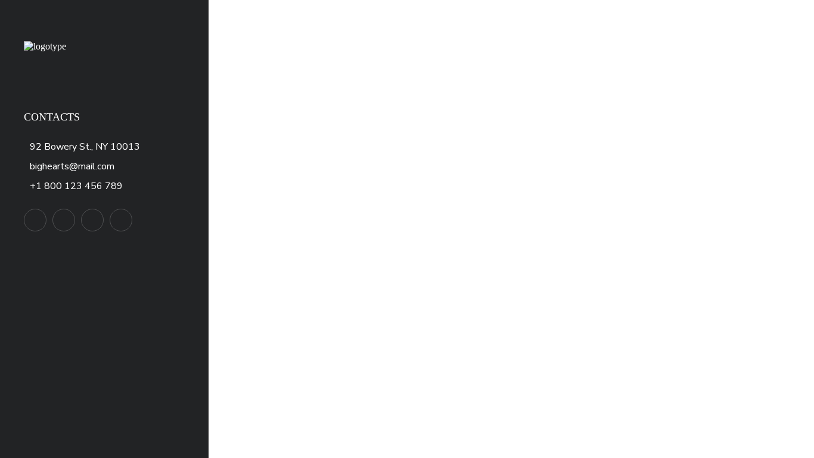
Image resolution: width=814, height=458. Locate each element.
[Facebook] (63, 220)
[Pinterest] (92, 220)
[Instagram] (121, 220)
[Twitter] (35, 220)
